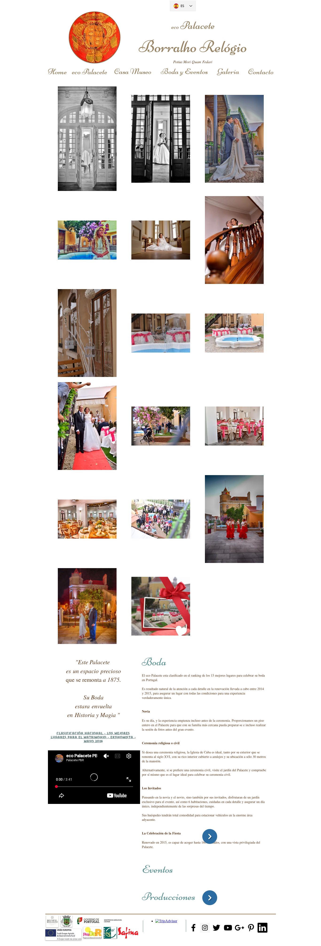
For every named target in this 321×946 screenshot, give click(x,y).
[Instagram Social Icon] (205, 928)
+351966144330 (199, 943)
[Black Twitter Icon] (216, 928)
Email (203, 938)
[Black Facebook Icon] (193, 928)
